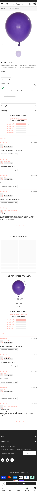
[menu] (2, 4)
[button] (10, 124)
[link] (3, 484)
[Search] (7, 4)
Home (2, 8)
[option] (18, 29)
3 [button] (19, 225)
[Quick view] (25, 284)
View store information (9, 95)
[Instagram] (7, 460)
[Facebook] (2, 460)
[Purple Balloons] (18, 288)
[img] (3, 142)
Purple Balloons (18, 303)
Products (8, 8)
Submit (29, 453)
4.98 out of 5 (23, 119)
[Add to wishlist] (25, 281)
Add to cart (21, 483)
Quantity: (3, 76)
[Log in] (30, 4)
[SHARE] (34, 84)
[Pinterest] (12, 460)
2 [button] (16, 225)
